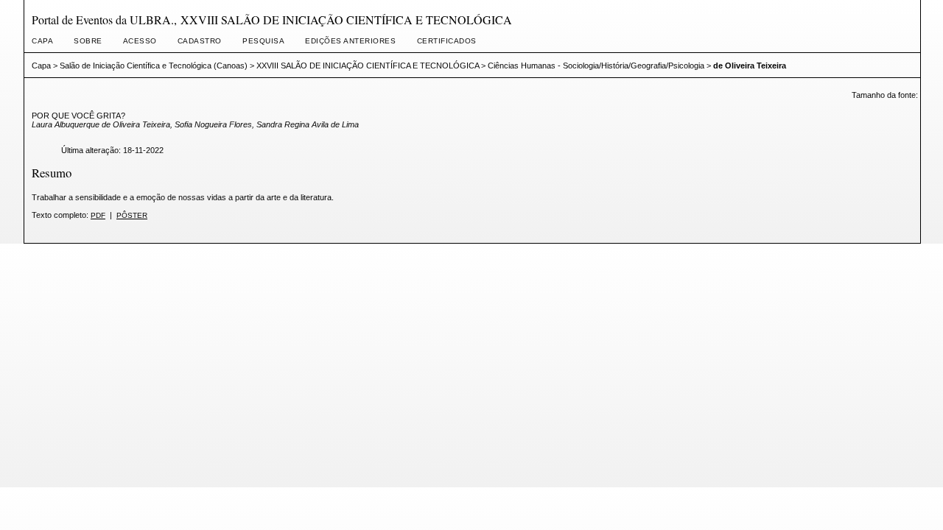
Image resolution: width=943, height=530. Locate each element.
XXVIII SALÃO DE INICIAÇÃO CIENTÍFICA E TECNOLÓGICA (367, 65)
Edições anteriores (350, 41)
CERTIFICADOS (447, 41)
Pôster (131, 215)
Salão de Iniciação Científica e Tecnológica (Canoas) (154, 65)
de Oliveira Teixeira (749, 65)
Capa (42, 41)
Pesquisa (263, 41)
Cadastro (200, 41)
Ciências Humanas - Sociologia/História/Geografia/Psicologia (596, 65)
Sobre (88, 41)
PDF (98, 215)
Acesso (140, 41)
